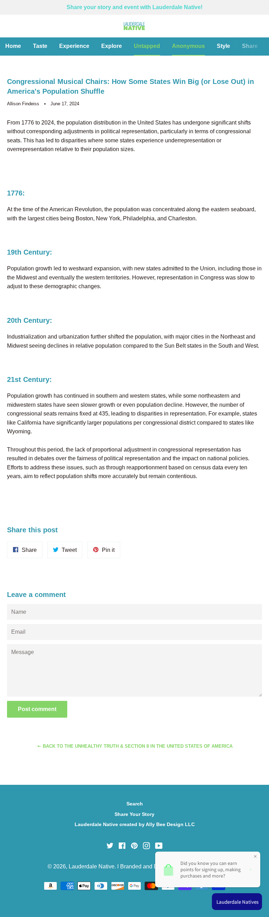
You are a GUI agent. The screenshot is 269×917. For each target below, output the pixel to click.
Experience (74, 46)
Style (223, 46)
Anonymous (188, 46)
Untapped (147, 46)
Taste (40, 46)
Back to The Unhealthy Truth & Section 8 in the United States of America (137, 746)
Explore (111, 46)
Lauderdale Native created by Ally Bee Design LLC (135, 824)
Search (134, 803)
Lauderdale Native (92, 866)
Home (13, 46)
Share (250, 46)
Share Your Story (134, 814)
